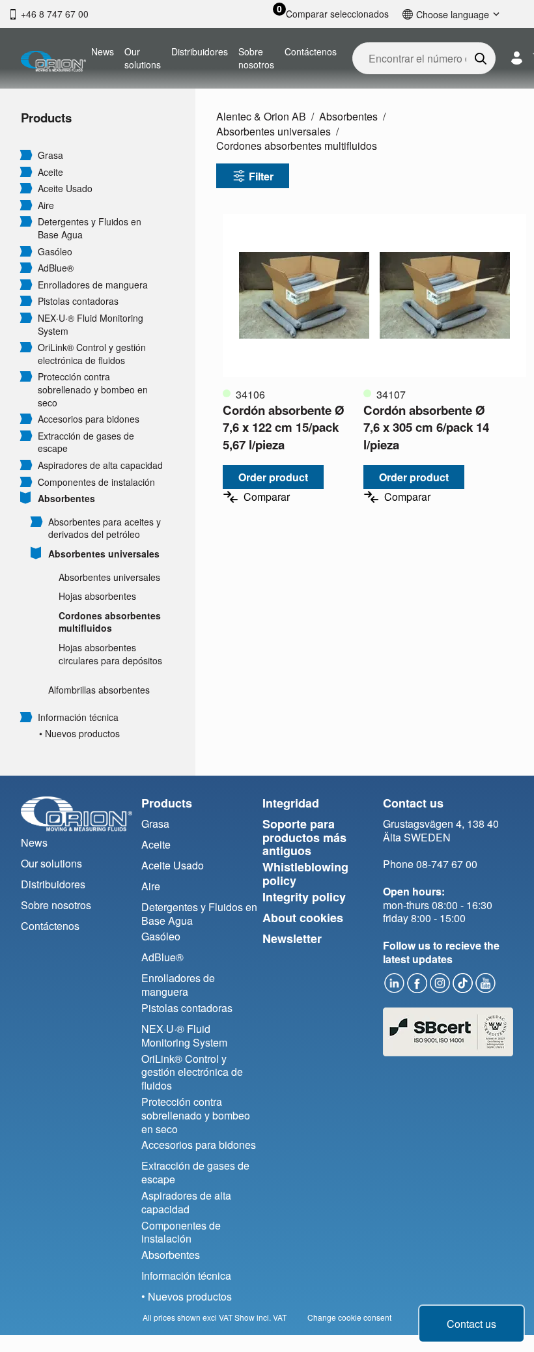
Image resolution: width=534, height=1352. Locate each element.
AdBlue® (56, 268)
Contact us (471, 1323)
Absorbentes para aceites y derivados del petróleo (104, 528)
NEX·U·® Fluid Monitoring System (90, 324)
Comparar (267, 496)
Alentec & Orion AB (261, 116)
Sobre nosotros (256, 58)
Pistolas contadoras (78, 301)
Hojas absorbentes (97, 596)
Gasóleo (55, 252)
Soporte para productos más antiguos (304, 837)
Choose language (452, 14)
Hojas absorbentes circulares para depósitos (110, 654)
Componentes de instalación (96, 482)
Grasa (50, 155)
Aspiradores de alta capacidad (100, 465)
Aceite (50, 172)
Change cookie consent (349, 1317)
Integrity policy (304, 896)
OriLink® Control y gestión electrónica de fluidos (92, 354)
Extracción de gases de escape (86, 442)
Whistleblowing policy (305, 873)
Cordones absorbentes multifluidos (110, 622)
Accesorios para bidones (88, 419)
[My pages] (516, 58)
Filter (261, 176)
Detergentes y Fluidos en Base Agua (89, 228)
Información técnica (78, 717)
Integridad (290, 803)
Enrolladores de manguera (93, 285)
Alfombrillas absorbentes (99, 690)
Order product (273, 477)
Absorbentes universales (104, 554)
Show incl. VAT (260, 1317)
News (102, 51)
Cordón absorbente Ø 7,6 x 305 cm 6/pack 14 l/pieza (426, 427)
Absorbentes (66, 498)
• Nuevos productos (79, 733)
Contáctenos (311, 51)
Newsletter (292, 938)
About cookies (302, 917)
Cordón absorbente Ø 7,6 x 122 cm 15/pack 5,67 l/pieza (283, 427)
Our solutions (142, 58)
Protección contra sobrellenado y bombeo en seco (93, 389)
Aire (46, 205)
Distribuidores (199, 51)
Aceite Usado (65, 188)
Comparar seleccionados (337, 14)
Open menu (26, 154)
